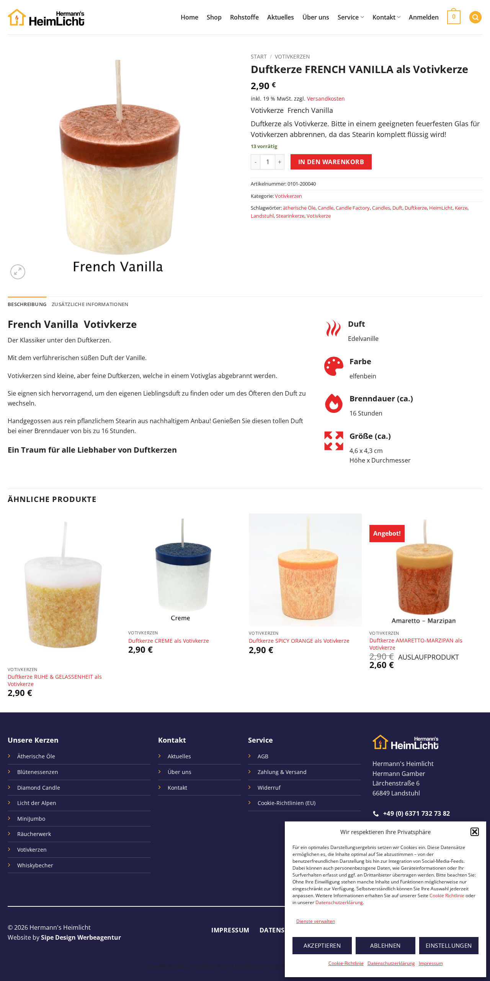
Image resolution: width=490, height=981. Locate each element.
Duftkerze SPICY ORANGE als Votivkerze (299, 640)
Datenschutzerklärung (339, 902)
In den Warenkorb (331, 162)
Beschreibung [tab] (27, 304)
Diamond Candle (38, 787)
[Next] (482, 612)
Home (189, 17)
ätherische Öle (299, 207)
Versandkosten (326, 98)
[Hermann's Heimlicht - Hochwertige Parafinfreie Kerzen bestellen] (46, 17)
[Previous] (8, 612)
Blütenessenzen (37, 772)
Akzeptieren (322, 945)
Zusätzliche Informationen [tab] (90, 304)
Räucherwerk (34, 834)
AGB (263, 756)
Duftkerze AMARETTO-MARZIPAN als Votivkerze (415, 644)
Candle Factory (353, 207)
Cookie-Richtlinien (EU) (286, 803)
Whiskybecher (35, 865)
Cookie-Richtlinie (346, 963)
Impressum (431, 963)
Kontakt (383, 17)
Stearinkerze (290, 215)
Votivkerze (319, 215)
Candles (381, 207)
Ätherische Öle (36, 756)
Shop (214, 17)
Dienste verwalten (315, 921)
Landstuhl (262, 215)
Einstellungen (449, 945)
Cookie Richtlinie (447, 895)
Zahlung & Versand (282, 772)
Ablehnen (385, 945)
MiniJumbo (31, 818)
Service (348, 17)
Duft (397, 207)
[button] (475, 832)
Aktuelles (280, 17)
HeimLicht (440, 207)
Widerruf (269, 787)
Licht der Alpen (36, 803)
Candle (325, 207)
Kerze (461, 207)
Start (259, 56)
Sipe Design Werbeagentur (81, 937)
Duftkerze (416, 207)
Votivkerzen (292, 56)
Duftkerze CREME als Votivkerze (168, 640)
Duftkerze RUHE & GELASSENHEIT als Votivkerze (55, 680)
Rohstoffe (244, 17)
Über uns (315, 17)
